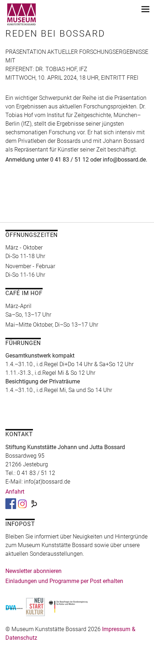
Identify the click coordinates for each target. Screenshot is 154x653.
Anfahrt (14, 491)
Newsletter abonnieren (33, 571)
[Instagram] (22, 503)
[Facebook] (10, 503)
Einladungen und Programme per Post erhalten (64, 581)
